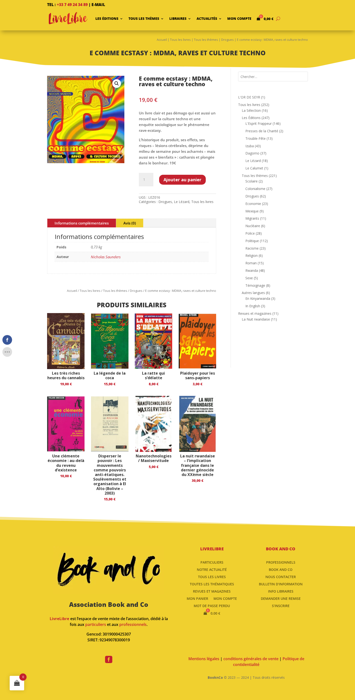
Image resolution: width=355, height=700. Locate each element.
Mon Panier (197, 598)
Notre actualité (212, 569)
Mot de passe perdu (212, 605)
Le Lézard (181, 201)
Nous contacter (280, 576)
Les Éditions (106, 18)
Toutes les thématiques (212, 584)
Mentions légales (203, 658)
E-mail (98, 4)
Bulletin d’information (281, 584)
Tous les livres (180, 39)
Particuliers (211, 562)
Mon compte (239, 18)
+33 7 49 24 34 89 (72, 4)
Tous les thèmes (143, 18)
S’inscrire (281, 605)
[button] (116, 83)
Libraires (177, 18)
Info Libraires (280, 591)
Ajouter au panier (182, 179)
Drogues (227, 39)
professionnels (133, 624)
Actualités (207, 18)
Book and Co (280, 569)
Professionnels (280, 562)
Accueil (162, 39)
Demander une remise (281, 598)
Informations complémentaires (82, 223)
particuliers (95, 624)
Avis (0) (129, 223)
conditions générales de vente (250, 658)
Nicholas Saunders (106, 256)
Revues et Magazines (212, 591)
